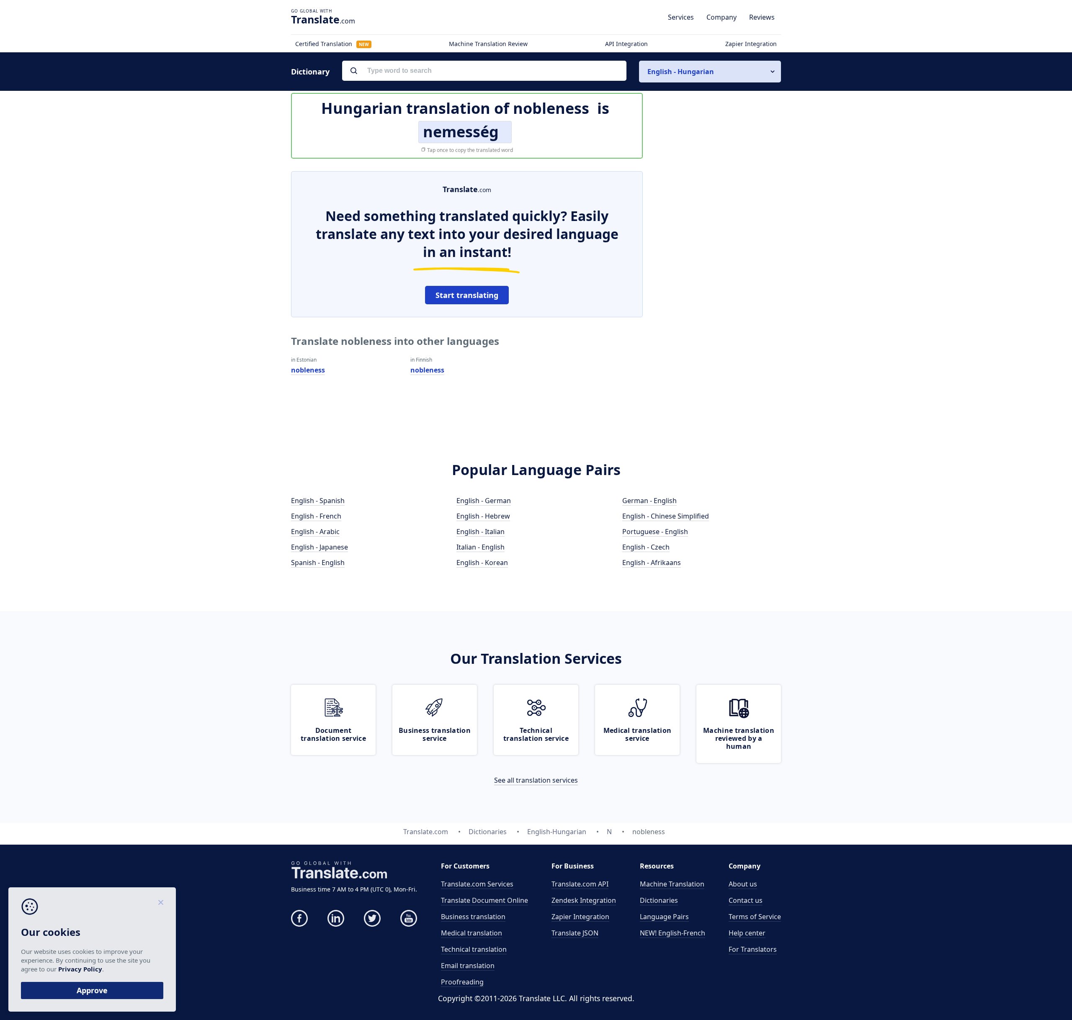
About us (743, 884)
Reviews (762, 17)
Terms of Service (755, 916)
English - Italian (480, 531)
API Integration (626, 44)
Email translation (468, 965)
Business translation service (435, 734)
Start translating (467, 295)
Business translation (473, 916)
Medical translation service (637, 734)
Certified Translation (332, 44)
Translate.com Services (477, 884)
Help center (747, 933)
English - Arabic (315, 531)
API (579, 884)
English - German (483, 500)
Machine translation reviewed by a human (738, 738)
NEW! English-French (672, 933)
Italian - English (480, 547)
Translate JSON (574, 933)
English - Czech (646, 547)
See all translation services (536, 780)
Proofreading (462, 982)
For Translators (753, 949)
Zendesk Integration (583, 900)
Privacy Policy (80, 969)
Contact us (746, 900)
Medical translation (471, 933)
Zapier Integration (751, 44)
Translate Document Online (484, 900)
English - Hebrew (483, 516)
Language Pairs (664, 916)
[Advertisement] (718, 296)
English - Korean (482, 562)
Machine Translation (672, 884)
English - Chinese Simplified (665, 516)
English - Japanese (319, 547)
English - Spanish (318, 500)
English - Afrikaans (651, 562)
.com (323, 19)
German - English (649, 500)
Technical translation (474, 949)
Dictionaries (659, 900)
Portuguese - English (655, 531)
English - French (316, 516)
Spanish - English (318, 562)
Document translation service (333, 734)
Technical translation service (536, 734)
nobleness (308, 370)
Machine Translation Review (488, 44)
